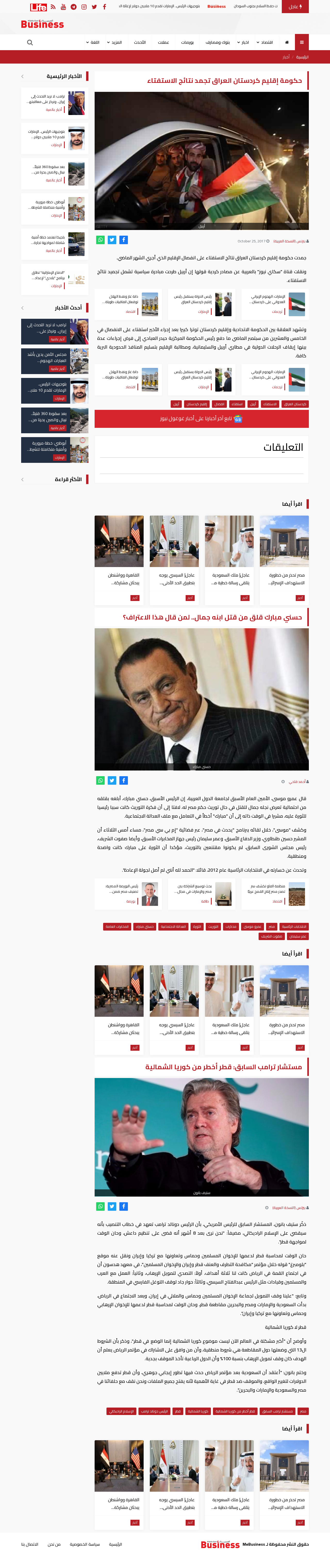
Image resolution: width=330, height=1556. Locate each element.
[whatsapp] (100, 239)
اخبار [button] (245, 42)
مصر (272, 926)
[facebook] (123, 239)
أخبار (286, 57)
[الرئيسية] (287, 42)
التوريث (213, 926)
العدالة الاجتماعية (173, 926)
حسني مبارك (145, 926)
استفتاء (237, 404)
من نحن (54, 1544)
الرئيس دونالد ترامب (154, 1411)
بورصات (187, 42)
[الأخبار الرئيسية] (22, 76)
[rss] (52, 6)
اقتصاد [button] (267, 42)
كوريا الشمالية (198, 1411)
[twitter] (112, 239)
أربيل (253, 404)
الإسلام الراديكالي (121, 1411)
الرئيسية (302, 57)
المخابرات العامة (117, 926)
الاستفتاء (270, 404)
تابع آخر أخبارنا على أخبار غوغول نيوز (196, 418)
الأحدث (140, 42)
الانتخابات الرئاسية (294, 926)
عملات (163, 42)
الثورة (197, 926)
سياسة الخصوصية (85, 1544)
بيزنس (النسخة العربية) (290, 241)
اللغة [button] (95, 42)
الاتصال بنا (29, 1544)
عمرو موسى (252, 926)
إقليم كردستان (197, 404)
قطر (178, 1411)
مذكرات (231, 926)
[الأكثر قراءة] (22, 479)
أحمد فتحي (297, 781)
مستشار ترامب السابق (277, 1411)
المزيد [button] (117, 42)
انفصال (219, 404)
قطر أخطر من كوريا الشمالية (235, 1411)
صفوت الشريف (271, 936)
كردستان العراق (295, 404)
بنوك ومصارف (218, 42)
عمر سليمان (298, 936)
